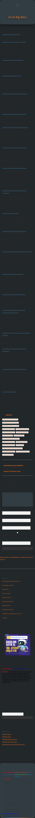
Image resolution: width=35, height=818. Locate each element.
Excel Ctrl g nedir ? (6, 593)
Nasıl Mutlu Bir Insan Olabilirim (13, 465)
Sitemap (2, 559)
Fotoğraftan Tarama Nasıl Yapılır (9, 739)
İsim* (3, 510)
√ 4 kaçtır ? (4, 617)
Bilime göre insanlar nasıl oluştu (10, 426)
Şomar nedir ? (5, 589)
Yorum (3, 491)
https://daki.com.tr (16, 557)
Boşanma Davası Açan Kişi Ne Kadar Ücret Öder (13, 744)
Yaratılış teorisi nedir (8, 454)
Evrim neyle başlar (19, 435)
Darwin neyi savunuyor (8, 429)
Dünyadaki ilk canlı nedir (22, 429)
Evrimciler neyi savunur (8, 442)
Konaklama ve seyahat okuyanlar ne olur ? (12, 613)
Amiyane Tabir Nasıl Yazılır (12, 471)
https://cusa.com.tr (27, 557)
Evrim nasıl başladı (7, 435)
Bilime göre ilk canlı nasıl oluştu (10, 422)
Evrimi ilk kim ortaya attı (8, 445)
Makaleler (9, 415)
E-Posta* (4, 517)
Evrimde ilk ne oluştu (21, 442)
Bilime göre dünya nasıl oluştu (10, 419)
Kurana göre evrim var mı (23, 451)
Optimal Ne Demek (6, 734)
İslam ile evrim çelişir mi (8, 451)
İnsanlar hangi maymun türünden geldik (12, 448)
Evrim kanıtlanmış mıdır (22, 432)
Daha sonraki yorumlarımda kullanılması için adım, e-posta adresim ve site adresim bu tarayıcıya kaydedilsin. (15, 535)
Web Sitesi (4, 525)
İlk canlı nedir (20, 445)
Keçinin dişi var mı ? (6, 597)
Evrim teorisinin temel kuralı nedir (11, 438)
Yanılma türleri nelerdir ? (8, 609)
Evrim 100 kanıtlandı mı (8, 432)
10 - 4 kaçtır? (5, 540)
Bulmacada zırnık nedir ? (8, 601)
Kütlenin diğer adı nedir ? (8, 585)
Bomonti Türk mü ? (6, 605)
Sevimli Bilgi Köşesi (17, 17)
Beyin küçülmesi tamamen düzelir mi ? (11, 581)
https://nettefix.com (5, 557)
